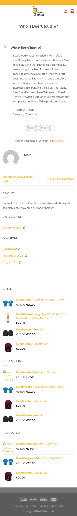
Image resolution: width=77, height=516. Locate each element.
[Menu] (5, 10)
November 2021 (13, 255)
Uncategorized (12, 227)
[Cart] (72, 11)
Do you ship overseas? (60, 178)
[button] (38, 47)
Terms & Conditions (50, 506)
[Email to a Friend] (48, 128)
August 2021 (10, 262)
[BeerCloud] (38, 11)
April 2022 (9, 248)
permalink (58, 140)
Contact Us (21, 506)
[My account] (66, 11)
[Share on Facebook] (35, 128)
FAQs (33, 506)
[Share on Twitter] (42, 128)
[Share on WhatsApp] (29, 128)
